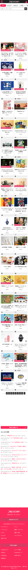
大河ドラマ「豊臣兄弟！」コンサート (21, 228)
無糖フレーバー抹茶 (21, 247)
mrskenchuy (4, 442)
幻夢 (2, 435)
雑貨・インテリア (19, 529)
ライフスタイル (18, 535)
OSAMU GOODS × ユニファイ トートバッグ (21, 131)
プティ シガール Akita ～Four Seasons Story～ (21, 190)
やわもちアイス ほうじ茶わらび (7, 131)
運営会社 (3, 558)
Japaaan (14, 1)
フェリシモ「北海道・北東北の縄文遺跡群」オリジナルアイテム (7, 307)
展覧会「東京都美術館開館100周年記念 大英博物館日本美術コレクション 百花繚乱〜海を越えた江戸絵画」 (21, 366)
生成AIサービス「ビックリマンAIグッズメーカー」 (21, 307)
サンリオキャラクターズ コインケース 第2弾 (7, 209)
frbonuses (3, 446)
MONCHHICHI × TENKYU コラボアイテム (7, 229)
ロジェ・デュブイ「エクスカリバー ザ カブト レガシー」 (21, 345)
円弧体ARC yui (20, 111)
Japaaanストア (4, 549)
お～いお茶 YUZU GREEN (20, 73)
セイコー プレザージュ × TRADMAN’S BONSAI (7, 170)
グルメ (2, 532)
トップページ (4, 526)
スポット (16, 5)
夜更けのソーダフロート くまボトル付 (21, 170)
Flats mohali (4, 450)
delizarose (3, 438)
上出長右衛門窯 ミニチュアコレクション (7, 92)
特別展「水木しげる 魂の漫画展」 (20, 150)
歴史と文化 (3, 538)
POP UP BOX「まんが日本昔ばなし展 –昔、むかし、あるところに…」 (7, 54)
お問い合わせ (18, 555)
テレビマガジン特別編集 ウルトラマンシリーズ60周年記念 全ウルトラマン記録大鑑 (21, 210)
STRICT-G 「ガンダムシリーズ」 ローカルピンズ (7, 384)
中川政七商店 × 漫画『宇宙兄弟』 (7, 73)
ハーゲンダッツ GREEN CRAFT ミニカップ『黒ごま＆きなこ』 (20, 54)
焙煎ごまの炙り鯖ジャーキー (21, 325)
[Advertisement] (14, 26)
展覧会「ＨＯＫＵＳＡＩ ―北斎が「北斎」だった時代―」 (7, 190)
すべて (3, 5)
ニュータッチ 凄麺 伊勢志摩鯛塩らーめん (20, 383)
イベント (9, 5)
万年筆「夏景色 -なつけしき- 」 (7, 364)
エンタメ (3, 535)
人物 (22, 5)
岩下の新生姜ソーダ (7, 344)
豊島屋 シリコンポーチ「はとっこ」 (20, 286)
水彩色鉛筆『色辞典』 (7, 247)
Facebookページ (18, 552)
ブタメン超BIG (7, 266)
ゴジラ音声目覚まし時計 (21, 266)
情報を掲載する (13, 427)
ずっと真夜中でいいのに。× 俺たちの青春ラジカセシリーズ (7, 151)
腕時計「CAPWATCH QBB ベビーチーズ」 (7, 112)
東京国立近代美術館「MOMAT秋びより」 (20, 92)
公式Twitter (4, 555)
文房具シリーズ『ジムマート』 (7, 286)
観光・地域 (17, 532)
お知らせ (3, 552)
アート (16, 526)
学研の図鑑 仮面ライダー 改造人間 (7, 325)
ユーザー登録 (18, 549)
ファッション (4, 529)
